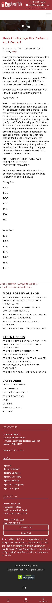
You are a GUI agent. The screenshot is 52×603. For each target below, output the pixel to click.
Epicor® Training (11, 480)
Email (26, 601)
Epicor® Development (16, 392)
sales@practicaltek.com (39, 5)
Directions (43, 601)
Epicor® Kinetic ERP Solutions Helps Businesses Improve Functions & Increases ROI (25, 300)
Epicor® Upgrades (12, 472)
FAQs (14, 51)
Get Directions (26, 527)
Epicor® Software (14, 396)
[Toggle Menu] (48, 14)
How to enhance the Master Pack (17, 287)
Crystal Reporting (14, 384)
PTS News (8, 411)
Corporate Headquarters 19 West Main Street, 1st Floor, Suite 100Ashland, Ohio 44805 (21, 440)
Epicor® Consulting (12, 476)
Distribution (10, 388)
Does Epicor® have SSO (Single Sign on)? (18, 283)
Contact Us (26, 533)
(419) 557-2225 (39, 1)
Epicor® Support (11, 488)
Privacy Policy (31, 565)
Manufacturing (12, 407)
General (7, 403)
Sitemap (19, 565)
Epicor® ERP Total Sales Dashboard (24, 328)
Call (8, 601)
